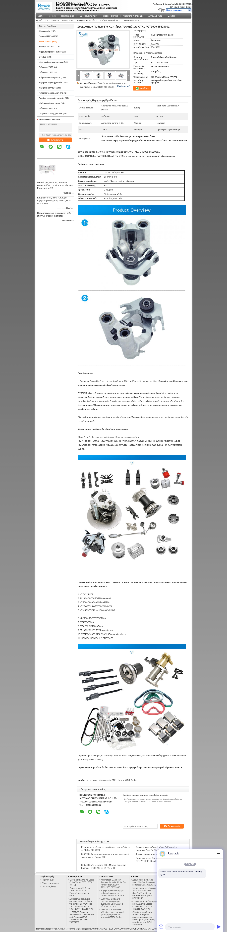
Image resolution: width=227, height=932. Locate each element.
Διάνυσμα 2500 (46, 72)
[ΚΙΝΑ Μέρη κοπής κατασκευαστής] (45, 6)
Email (188, 7)
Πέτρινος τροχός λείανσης (51, 93)
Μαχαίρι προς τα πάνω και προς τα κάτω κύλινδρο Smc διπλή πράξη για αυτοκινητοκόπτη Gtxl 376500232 (144, 893)
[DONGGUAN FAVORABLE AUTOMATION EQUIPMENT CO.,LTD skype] (70, 149)
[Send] (218, 926)
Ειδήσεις (171, 16)
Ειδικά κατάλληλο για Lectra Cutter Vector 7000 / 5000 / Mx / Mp (81, 882)
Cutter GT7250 (46, 36)
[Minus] (219, 854)
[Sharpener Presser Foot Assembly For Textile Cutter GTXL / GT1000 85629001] (103, 49)
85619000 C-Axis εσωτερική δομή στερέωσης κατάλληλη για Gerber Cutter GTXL (129, 441)
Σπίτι (40, 16)
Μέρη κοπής (44, 31)
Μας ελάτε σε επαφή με (133, 16)
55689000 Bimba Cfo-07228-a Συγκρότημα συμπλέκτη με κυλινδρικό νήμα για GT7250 (112, 903)
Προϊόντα (52, 16)
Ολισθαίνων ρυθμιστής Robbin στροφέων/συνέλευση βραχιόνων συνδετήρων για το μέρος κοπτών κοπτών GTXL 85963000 (143, 918)
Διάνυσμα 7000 (46, 67)
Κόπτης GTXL (68, 20)
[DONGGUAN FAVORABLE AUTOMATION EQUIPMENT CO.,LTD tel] (42, 155)
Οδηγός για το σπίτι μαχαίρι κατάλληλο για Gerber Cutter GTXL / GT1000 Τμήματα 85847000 (144, 905)
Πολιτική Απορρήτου (45, 929)
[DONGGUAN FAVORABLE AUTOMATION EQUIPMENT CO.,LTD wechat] (61, 149)
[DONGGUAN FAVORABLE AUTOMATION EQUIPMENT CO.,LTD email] (44, 149)
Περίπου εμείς (67, 16)
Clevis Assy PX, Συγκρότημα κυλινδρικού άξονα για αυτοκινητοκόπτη (108, 437)
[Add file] (161, 926)
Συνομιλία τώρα (177, 7)
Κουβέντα (144, 88)
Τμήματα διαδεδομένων (49, 77)
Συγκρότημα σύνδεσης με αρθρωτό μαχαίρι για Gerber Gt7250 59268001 (112, 893)
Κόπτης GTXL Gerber (127, 780)
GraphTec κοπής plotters (50, 113)
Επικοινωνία (57, 140)
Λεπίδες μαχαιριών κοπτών (51, 98)
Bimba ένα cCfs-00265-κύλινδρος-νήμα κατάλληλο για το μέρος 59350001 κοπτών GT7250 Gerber (113, 913)
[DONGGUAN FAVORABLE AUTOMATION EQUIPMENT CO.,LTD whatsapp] (53, 149)
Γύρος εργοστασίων (88, 16)
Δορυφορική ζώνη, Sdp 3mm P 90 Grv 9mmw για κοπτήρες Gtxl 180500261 (144, 882)
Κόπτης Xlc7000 (46, 47)
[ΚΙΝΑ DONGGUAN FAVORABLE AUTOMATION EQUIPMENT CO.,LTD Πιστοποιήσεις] (47, 178)
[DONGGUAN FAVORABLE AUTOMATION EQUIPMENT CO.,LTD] (189, 10)
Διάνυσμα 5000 (46, 108)
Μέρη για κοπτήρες (48, 88)
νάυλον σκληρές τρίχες (49, 103)
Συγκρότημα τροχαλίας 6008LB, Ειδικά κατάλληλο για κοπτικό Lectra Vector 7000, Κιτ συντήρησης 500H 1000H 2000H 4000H (81, 904)
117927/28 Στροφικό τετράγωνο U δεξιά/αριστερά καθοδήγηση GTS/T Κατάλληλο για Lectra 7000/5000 (81, 917)
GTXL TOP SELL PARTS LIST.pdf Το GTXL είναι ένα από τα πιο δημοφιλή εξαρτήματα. (126, 156)
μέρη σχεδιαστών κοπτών (51, 62)
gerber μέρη (92, 780)
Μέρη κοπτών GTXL (108, 780)
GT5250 (42, 57)
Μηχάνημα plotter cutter (50, 52)
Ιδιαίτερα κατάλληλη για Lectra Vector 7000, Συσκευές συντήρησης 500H (79, 892)
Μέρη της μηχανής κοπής (50, 83)
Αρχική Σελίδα (42, 20)
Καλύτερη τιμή (123, 86)
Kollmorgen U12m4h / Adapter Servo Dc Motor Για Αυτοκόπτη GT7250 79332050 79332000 (113, 883)
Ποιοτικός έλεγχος (110, 16)
